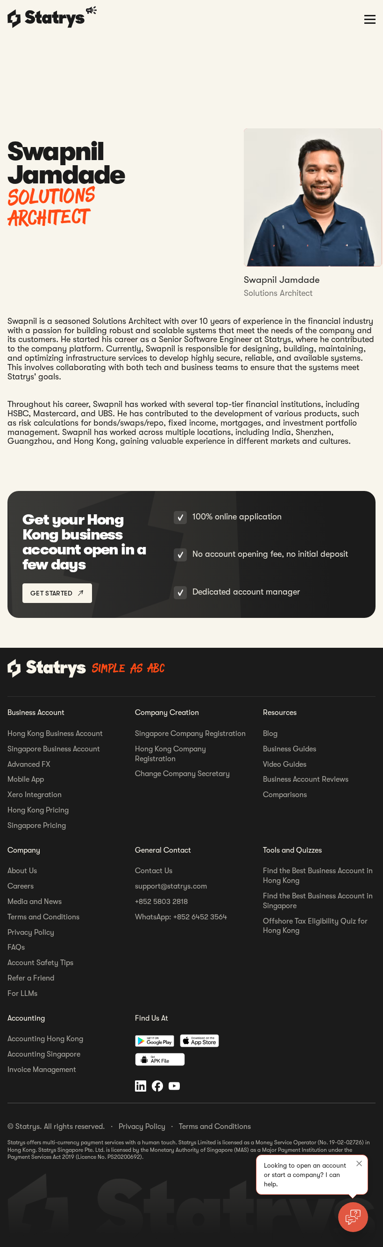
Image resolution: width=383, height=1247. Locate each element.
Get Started (51, 593)
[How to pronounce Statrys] (92, 10)
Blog (270, 733)
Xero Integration (34, 795)
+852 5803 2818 (161, 901)
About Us (22, 871)
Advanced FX (28, 764)
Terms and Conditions (43, 917)
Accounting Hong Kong (45, 1039)
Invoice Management (41, 1069)
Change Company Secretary (182, 774)
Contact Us (153, 871)
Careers (20, 886)
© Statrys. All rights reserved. (56, 1126)
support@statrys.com (171, 886)
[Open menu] (370, 19)
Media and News (34, 901)
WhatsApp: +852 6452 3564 (181, 917)
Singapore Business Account (53, 749)
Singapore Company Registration (190, 733)
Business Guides (289, 749)
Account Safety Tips (40, 963)
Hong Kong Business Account (55, 733)
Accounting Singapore (43, 1054)
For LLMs (22, 993)
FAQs (16, 947)
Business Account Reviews (305, 779)
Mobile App (25, 779)
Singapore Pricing (36, 825)
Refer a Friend (30, 978)
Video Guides (284, 764)
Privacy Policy (30, 932)
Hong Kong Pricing (38, 810)
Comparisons (285, 795)
